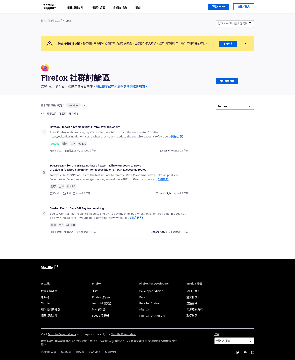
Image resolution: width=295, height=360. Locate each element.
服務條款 (66, 352)
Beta (142, 297)
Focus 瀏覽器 (100, 315)
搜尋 (250, 23)
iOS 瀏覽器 (99, 309)
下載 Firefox (218, 6)
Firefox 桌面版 (101, 297)
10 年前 (184, 150)
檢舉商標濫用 (49, 291)
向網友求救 (120, 7)
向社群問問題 (227, 81)
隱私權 (80, 352)
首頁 (43, 20)
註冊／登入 (244, 6)
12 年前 (184, 232)
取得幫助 (191, 315)
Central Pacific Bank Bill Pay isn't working (77, 208)
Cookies (94, 352)
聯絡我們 (110, 352)
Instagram (252, 352)
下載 (95, 291)
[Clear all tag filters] (84, 105)
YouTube (245, 352)
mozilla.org (48, 352)
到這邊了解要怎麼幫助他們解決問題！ (122, 87)
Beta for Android (150, 303)
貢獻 (138, 7)
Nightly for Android (152, 315)
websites (73, 105)
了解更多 (228, 43)
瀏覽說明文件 (75, 7)
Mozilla (49, 267)
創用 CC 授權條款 (152, 341)
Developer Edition (151, 291)
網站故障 (71, 150)
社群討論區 (98, 7)
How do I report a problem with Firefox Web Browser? (85, 127)
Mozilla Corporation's (62, 334)
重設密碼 (191, 303)
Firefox (57, 150)
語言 (216, 334)
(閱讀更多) (176, 136)
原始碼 (45, 297)
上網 (68, 193)
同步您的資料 (194, 309)
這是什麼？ (193, 297)
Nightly (144, 309)
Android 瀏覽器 (102, 303)
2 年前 (185, 193)
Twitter (46, 303)
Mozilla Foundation (123, 334)
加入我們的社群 (50, 309)
